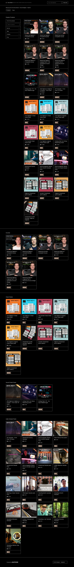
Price (8, 37)
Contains (8, 34)
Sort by (8, 28)
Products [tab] (8, 10)
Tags (8, 31)
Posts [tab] (13, 10)
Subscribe (65, 2)
